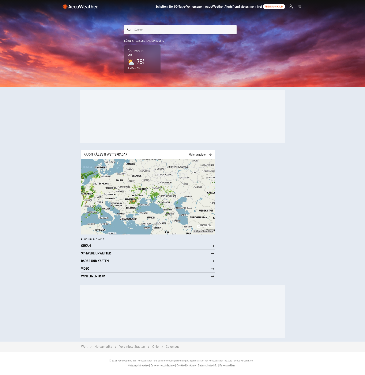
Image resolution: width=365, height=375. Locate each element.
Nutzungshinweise (138, 365)
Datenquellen (227, 365)
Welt (84, 347)
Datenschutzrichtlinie (163, 365)
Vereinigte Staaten (132, 347)
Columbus (172, 347)
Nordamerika (103, 347)
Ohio (155, 347)
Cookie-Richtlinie (186, 365)
